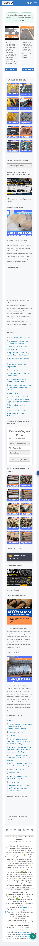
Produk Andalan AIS (16, 732)
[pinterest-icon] (32, 830)
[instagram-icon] (11, 830)
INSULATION (13, 370)
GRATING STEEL (14, 773)
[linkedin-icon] (19, 830)
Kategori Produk (14, 393)
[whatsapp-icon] (23, 830)
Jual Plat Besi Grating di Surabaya (26, 55)
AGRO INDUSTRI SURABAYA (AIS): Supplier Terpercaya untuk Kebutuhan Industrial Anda (19, 726)
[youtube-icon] (15, 830)
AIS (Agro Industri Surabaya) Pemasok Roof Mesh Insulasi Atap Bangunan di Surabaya (18, 741)
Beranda (12, 720)
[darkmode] (28, 3)
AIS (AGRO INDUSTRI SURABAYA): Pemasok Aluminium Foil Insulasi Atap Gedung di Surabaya (19, 749)
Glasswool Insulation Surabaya (19, 337)
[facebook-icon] (6, 830)
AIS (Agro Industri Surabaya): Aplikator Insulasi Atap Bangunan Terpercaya (18, 757)
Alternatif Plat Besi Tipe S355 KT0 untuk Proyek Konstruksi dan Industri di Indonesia (19, 788)
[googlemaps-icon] (28, 830)
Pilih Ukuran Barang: (17, 448)
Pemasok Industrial (15, 782)
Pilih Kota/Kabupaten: (17, 438)
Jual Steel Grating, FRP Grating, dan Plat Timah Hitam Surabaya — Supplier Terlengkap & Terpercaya (19, 399)
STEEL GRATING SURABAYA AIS (11, 62)
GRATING (12, 736)
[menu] (35, 3)
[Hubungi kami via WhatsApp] (33, 936)
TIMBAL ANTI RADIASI (16, 769)
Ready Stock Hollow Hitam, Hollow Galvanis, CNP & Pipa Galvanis (17, 413)
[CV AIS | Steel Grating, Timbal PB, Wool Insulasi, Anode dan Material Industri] (7, 3)
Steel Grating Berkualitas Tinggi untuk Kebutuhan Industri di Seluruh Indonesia (19, 387)
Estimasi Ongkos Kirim (19, 459)
